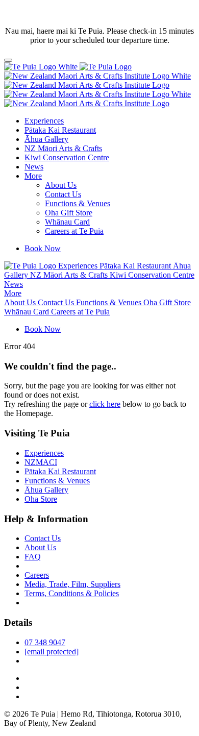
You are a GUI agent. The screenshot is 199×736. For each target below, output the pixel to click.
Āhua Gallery (46, 139)
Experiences (44, 120)
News (33, 166)
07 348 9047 (44, 642)
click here (104, 404)
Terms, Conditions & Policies (71, 593)
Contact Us (63, 194)
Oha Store (40, 499)
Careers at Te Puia (74, 231)
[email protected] (51, 651)
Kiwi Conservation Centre (66, 157)
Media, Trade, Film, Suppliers (72, 584)
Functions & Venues (77, 203)
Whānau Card (67, 221)
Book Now (42, 248)
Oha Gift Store (68, 212)
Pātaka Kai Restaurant (60, 130)
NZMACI (40, 462)
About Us (61, 185)
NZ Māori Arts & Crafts (63, 148)
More (33, 175)
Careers (36, 575)
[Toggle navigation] (8, 60)
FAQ (32, 556)
